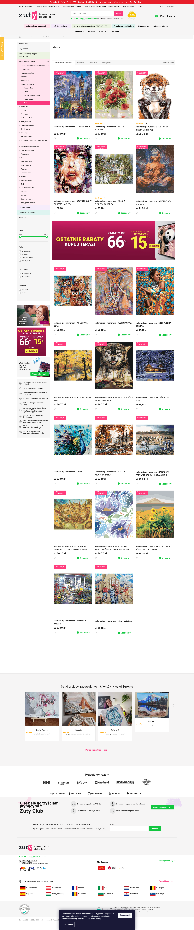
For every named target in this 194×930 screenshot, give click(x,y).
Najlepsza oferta (27, 118)
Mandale (24, 195)
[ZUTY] (34, 847)
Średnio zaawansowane (32, 95)
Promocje (24, 114)
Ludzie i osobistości (28, 150)
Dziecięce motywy (27, 125)
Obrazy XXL (25, 110)
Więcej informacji (166, 860)
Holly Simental (26, 251)
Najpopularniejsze (27, 73)
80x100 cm (25, 293)
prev (21, 705)
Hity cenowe (23, 49)
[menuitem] (37, 26)
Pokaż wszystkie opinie (96, 750)
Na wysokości (26, 273)
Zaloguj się (155, 828)
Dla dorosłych (26, 129)
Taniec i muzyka (26, 158)
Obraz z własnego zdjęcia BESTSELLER (28, 55)
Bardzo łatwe (28, 88)
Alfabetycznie (106, 63)
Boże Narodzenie (27, 199)
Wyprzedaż (25, 80)
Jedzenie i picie (26, 162)
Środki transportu (27, 188)
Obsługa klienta (106, 19)
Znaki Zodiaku (26, 165)
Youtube (116, 793)
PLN (159, 6)
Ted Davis (25, 254)
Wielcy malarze (26, 180)
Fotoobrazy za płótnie (27, 212)
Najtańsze (80, 63)
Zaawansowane (29, 99)
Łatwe (26, 92)
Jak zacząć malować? (26, 6)
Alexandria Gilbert (27, 257)
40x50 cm (25, 290)
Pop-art (24, 169)
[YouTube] (29, 869)
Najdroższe (93, 63)
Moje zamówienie (128, 6)
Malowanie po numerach (27, 61)
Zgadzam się (125, 915)
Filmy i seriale (26, 122)
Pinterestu (135, 793)
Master (26, 103)
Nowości (24, 77)
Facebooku (76, 793)
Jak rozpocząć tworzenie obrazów (48, 6)
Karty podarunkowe (28, 203)
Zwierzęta (24, 133)
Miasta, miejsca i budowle (30, 147)
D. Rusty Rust (26, 260)
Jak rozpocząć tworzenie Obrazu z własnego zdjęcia (102, 6)
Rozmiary (24, 107)
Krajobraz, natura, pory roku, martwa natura (34, 141)
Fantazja (24, 191)
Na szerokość (26, 277)
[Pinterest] (33, 869)
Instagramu (97, 793)
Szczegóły (85, 138)
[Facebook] (20, 869)
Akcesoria (22, 217)
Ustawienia (68, 924)
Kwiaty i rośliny (26, 136)
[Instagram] (24, 869)
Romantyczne (26, 173)
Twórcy (23, 184)
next (172, 705)
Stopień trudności (27, 84)
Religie (23, 176)
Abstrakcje (25, 154)
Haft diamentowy (25, 207)
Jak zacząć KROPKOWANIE (72, 6)
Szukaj (118, 14)
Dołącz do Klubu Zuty (162, 807)
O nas (140, 6)
